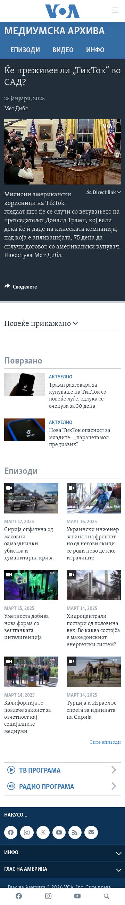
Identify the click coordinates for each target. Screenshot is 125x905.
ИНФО (95, 50)
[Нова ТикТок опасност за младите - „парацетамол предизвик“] (24, 429)
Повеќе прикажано (38, 324)
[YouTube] (77, 896)
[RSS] (75, 832)
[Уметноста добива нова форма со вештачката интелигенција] (31, 585)
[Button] (21, 288)
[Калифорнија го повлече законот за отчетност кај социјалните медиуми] (31, 672)
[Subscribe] (91, 832)
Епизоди (25, 50)
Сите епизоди (105, 742)
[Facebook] (19, 896)
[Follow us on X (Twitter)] (43, 832)
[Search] (106, 896)
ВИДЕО (63, 50)
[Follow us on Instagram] (26, 832)
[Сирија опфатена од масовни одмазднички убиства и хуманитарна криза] (31, 498)
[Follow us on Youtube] (59, 832)
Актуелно (60, 377)
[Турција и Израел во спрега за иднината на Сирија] (94, 672)
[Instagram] (48, 896)
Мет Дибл (16, 109)
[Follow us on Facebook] (10, 832)
